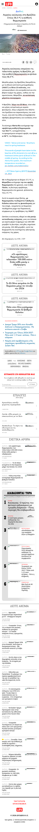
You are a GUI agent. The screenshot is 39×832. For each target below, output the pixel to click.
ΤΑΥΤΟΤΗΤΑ (19, 801)
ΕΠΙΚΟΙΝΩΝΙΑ (19, 804)
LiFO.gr (18, 351)
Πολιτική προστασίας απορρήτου (24, 820)
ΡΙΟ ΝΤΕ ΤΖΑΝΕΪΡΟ (24, 363)
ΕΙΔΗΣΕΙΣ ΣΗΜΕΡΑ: (11, 321)
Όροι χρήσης (8, 820)
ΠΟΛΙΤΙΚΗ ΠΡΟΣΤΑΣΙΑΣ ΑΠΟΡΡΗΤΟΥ (24, 388)
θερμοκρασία (20, 74)
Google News (28, 351)
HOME (3, 8)
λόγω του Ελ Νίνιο (19, 105)
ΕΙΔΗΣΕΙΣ (9, 8)
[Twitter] (36, 50)
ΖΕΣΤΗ (29, 361)
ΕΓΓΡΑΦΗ (32, 384)
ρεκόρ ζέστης (12, 363)
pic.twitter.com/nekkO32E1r (16, 166)
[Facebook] (33, 50)
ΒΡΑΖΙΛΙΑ (26, 366)
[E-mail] (30, 62)
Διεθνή (15, 8)
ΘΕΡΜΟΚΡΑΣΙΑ (15, 366)
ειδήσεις (22, 353)
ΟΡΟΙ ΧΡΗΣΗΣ (8, 388)
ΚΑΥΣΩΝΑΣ (21, 361)
